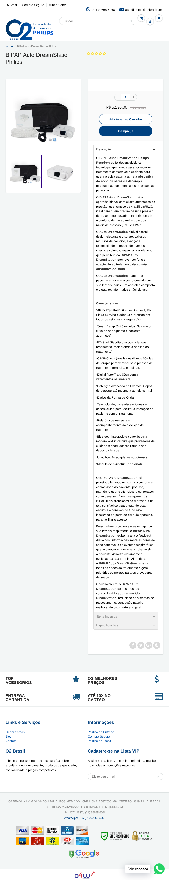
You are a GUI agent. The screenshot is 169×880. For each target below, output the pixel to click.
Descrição (103, 149)
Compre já (125, 131)
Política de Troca (99, 741)
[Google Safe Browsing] (84, 853)
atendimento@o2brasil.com (144, 9)
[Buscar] (130, 21)
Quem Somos (15, 732)
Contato (11, 741)
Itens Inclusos (106, 616)
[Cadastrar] (158, 776)
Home (9, 46)
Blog (9, 736)
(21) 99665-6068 (103, 9)
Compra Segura (33, 5)
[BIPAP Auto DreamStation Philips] (43, 117)
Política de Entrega (101, 732)
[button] (97, 54)
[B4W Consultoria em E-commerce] (84, 874)
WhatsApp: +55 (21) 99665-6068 (84, 818)
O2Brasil (11, 5)
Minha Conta (58, 5)
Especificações (107, 625)
